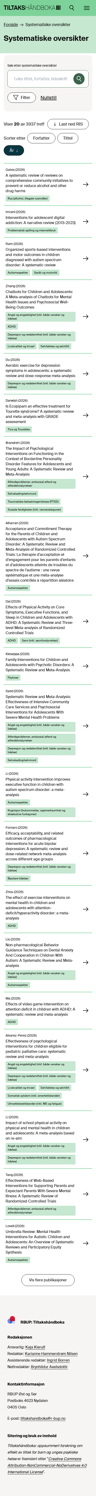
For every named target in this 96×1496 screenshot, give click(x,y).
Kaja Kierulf (35, 1347)
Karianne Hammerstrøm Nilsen (51, 1353)
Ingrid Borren (58, 1360)
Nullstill (49, 98)
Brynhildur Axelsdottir (49, 1366)
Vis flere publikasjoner (48, 1280)
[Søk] (79, 78)
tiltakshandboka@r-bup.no (43, 1418)
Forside (11, 24)
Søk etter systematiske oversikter (32, 65)
